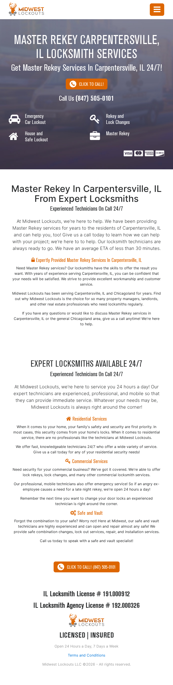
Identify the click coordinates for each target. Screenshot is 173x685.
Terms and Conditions (86, 655)
